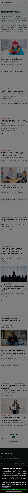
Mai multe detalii (7, 472)
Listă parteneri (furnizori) (5, 487)
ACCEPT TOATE (14, 489)
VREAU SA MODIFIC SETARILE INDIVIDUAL (14, 491)
